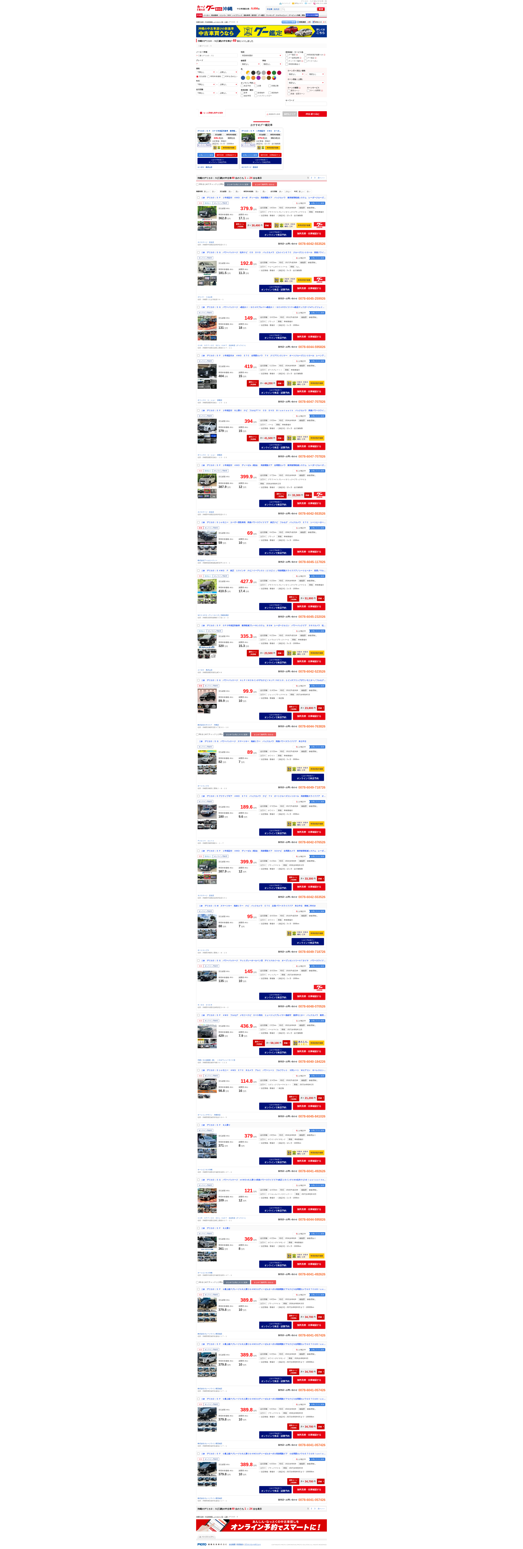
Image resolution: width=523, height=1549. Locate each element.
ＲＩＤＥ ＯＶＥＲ (205, 1005)
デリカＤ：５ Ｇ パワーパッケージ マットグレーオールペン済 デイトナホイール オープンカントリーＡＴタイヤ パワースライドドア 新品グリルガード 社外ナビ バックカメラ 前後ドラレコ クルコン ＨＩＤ (266, 960)
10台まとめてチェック (208, 184)
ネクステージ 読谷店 (249, 167)
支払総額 (202, 76)
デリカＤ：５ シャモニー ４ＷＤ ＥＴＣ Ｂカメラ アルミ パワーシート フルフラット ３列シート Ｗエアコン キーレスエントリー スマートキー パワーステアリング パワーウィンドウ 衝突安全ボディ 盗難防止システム (266, 1070)
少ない (288, 191)
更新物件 (275, 93)
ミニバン (222, 15)
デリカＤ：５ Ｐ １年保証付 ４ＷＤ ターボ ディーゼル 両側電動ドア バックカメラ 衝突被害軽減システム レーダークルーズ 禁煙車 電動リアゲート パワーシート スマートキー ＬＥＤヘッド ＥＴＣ (261, 131)
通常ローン (295, 91)
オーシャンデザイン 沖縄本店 (209, 1115)
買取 (303, 15)
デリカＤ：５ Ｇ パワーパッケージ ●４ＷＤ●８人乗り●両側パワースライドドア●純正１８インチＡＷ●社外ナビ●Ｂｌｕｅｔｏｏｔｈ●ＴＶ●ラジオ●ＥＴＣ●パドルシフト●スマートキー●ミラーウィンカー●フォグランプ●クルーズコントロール (266, 1180)
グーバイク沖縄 (312, 15)
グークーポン (312, 61)
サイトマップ (286, 3)
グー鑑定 (261, 15)
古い (213, 191)
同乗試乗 (275, 86)
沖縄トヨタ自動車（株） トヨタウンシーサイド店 (216, 1060)
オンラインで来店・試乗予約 (275, 288)
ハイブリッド (237, 15)
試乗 (259, 86)
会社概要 (232, 1544)
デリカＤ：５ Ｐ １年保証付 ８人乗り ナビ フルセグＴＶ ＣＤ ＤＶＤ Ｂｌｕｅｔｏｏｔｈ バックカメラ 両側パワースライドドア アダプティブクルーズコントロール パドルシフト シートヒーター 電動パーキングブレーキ (266, 410)
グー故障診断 (293, 58)
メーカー (206, 15)
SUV (229, 15)
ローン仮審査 (315, 90)
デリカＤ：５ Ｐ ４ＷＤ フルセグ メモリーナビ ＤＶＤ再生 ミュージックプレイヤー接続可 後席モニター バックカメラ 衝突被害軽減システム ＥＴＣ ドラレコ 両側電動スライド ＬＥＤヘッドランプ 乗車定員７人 (266, 1015)
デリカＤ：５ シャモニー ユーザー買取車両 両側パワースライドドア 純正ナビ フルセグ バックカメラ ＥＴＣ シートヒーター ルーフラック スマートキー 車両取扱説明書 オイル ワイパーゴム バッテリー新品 (266, 522)
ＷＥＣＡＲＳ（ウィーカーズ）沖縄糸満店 (213, 615)
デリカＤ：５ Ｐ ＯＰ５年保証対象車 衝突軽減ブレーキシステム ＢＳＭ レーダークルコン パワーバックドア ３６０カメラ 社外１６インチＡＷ (217, 131)
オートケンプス (203, 786)
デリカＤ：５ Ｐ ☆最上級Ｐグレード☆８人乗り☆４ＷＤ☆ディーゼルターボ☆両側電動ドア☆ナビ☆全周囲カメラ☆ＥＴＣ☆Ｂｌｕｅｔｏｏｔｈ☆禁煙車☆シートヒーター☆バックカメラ (266, 1289)
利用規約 (240, 1544)
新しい (206, 191)
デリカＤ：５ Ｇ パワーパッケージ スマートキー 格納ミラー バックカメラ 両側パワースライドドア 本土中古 (255, 741)
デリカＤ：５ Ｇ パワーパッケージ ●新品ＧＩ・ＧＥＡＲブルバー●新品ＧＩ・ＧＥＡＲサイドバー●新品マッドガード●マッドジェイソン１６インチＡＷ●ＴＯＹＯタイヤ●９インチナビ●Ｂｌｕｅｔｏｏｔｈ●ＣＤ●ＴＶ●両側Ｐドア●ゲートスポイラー (266, 307)
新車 (245, 93)
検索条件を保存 (274, 114)
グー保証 (310, 58)
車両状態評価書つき (315, 55)
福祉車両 (247, 15)
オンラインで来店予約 (217, 161)
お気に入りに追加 (321, 3)
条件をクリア (290, 114)
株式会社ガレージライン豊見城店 (210, 1334)
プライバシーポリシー (252, 1544)
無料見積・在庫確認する (226, 155)
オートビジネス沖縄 (205, 1169)
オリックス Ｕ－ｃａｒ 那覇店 (210, 400)
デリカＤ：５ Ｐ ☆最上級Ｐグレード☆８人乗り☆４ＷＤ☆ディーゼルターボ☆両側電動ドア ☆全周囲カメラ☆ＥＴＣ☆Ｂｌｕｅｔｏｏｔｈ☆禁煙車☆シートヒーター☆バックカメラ (266, 1454)
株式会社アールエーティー (207, 560)
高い (237, 191)
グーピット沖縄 (294, 15)
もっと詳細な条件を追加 (213, 113)
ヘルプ (309, 3)
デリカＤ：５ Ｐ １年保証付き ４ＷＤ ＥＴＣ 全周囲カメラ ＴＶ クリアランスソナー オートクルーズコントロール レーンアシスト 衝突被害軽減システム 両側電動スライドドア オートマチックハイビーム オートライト (266, 355)
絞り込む (313, 114)
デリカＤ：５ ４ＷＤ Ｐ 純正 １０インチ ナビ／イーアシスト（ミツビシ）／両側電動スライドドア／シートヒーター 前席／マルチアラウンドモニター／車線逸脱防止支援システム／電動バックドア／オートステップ (266, 570)
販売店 (276, 9)
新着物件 (261, 93)
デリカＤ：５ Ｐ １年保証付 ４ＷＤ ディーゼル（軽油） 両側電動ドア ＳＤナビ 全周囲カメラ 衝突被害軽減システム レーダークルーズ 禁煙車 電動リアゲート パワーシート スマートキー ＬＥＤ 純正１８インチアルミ (266, 851)
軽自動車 (214, 15)
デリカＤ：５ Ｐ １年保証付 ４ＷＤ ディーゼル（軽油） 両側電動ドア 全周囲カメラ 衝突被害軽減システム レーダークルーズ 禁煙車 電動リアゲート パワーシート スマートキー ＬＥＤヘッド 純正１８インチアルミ (266, 465)
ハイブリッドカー (265, 96)
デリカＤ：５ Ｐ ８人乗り (218, 1125)
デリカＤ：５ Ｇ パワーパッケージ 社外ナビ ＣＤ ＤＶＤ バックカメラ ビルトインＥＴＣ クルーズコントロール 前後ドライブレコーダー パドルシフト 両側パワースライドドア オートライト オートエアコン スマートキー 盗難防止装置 (266, 252)
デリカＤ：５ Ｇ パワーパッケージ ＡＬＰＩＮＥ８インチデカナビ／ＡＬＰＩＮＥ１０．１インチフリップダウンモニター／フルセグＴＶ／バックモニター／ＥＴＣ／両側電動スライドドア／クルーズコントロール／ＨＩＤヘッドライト (266, 680)
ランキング (270, 15)
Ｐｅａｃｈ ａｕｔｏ (206, 841)
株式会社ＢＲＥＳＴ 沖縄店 (208, 725)
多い (281, 191)
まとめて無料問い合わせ (264, 184)
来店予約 (247, 86)
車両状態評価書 (228, 148)
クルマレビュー (281, 15)
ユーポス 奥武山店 (204, 167)
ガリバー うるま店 (205, 297)
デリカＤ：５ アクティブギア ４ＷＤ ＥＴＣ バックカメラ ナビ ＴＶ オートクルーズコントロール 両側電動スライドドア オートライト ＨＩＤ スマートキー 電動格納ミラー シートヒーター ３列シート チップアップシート (266, 796)
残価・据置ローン (298, 94)
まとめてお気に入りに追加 (237, 184)
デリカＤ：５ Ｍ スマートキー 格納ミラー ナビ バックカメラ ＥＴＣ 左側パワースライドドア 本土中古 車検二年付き (260, 906)
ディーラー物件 (294, 61)
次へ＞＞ (321, 178)
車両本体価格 (215, 76)
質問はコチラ (299, 3)
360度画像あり (294, 64)
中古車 (199, 15)
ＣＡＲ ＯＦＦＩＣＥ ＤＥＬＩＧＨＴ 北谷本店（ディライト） (222, 345)
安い (230, 191)
